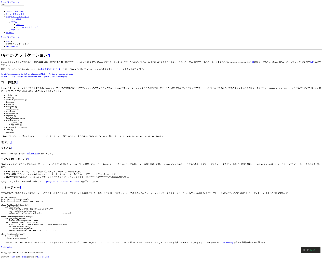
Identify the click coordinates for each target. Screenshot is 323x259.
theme (24, 257)
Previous (8, 247)
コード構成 (16, 19)
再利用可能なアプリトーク (53, 69)
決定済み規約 (33, 153)
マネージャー (17, 30)
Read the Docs (43, 257)
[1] (252, 62)
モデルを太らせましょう (27, 27)
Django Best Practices (10, 2)
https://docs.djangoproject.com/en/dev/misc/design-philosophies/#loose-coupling (35, 76)
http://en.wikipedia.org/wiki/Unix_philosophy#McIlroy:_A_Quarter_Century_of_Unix (38, 74)
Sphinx (12, 257)
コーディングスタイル (16, 11)
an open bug (228, 242)
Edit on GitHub (12, 46)
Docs (8, 41)
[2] (311, 62)
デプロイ (10, 32)
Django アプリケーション (17, 17)
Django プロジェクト (15, 14)
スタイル (20, 25)
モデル (14, 22)
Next (3, 247)
